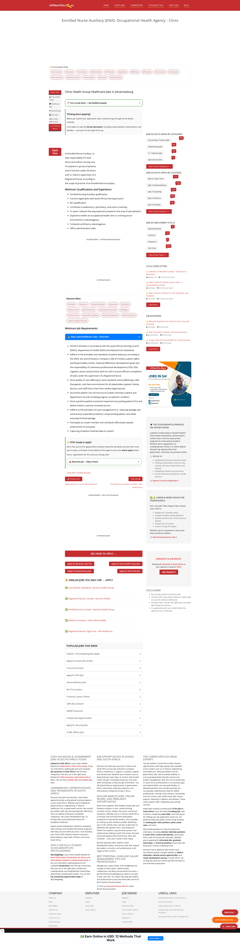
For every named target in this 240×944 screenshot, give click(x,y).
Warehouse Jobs (73, 310)
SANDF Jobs (134, 72)
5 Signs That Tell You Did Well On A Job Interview (169, 340)
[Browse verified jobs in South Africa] (168, 384)
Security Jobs (113, 304)
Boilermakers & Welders (90, 315)
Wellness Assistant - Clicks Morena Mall (87, 620)
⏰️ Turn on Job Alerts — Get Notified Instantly (103, 103)
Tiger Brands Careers (73, 77)
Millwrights (124, 310)
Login (87, 902)
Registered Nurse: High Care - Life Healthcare (90, 631)
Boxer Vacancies (57, 77)
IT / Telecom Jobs (155, 153)
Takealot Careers (95, 72)
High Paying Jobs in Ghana (169, 906)
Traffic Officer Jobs (104, 732)
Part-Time (54, 115)
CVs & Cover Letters (130, 910)
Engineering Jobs (155, 146)
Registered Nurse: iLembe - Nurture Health (89, 598)
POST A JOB (173, 5)
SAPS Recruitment (104, 703)
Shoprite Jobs (122, 72)
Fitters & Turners (73, 315)
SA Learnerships (165, 902)
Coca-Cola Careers (104, 668)
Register (88, 898)
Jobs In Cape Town (156, 178)
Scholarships (127, 922)
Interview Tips (128, 906)
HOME (106, 5)
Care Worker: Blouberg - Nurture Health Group (91, 587)
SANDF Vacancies (104, 711)
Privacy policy (54, 922)
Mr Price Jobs (109, 72)
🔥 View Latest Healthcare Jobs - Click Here (88, 337)
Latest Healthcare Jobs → (225, 920)
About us (52, 898)
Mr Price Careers (104, 689)
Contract (151, 235)
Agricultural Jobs (155, 159)
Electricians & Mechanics (110, 315)
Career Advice (128, 914)
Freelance (152, 241)
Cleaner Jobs (83, 304)
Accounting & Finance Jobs (107, 310)
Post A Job (89, 906)
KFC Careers (69, 72)
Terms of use (54, 918)
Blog (50, 902)
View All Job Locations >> (159, 211)
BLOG (186, 5)
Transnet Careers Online (104, 696)
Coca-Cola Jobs (56, 72)
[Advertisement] (120, 43)
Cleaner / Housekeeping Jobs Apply (104, 653)
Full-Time (152, 248)
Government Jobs (115, 77)
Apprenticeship (154, 228)
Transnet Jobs (82, 72)
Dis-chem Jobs (173, 72)
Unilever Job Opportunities (104, 718)
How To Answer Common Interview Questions (168, 332)
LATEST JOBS (119, 5)
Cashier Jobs (125, 304)
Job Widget (53, 906)
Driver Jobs (71, 304)
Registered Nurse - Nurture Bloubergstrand (81, 484)
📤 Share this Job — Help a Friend (104, 461)
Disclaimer (53, 926)
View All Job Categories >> (159, 166)
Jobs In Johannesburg (157, 185)
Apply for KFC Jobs (104, 675)
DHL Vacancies (160, 72)
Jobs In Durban (154, 204)
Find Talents (90, 910)
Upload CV (126, 918)
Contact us (53, 910)
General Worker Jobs (98, 304)
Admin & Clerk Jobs (89, 310)
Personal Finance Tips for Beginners (173, 916)
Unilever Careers (89, 77)
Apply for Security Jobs (104, 725)
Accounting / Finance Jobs (159, 140)
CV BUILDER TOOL (155, 5)
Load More (153, 304)
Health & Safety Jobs (128, 315)
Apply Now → (230, 912)
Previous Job (74, 479)
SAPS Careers (147, 72)
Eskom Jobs (102, 77)
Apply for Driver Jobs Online (104, 661)
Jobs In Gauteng (154, 191)
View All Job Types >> (157, 255)
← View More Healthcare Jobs (77, 472)
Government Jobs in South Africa (172, 898)
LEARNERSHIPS (136, 5)
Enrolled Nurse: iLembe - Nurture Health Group (91, 609)
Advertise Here (55, 914)
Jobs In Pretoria (154, 198)
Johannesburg (56, 111)
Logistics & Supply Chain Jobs (77, 321)
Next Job (134, 479)
